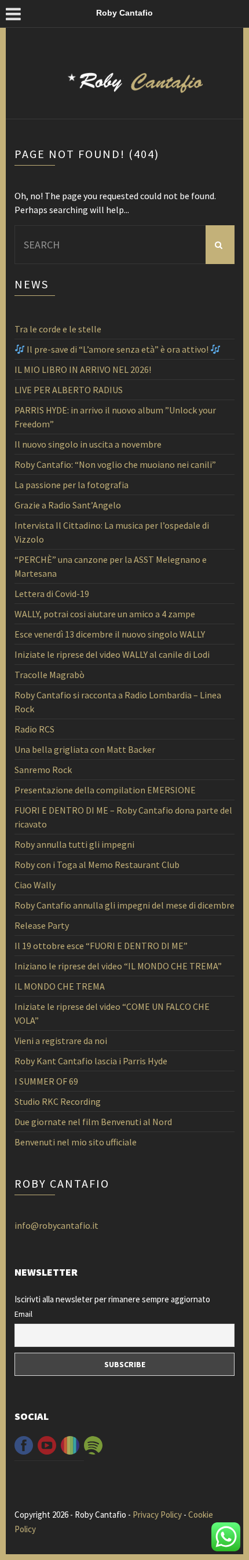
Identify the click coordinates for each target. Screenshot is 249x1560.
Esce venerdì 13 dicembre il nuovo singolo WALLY (109, 634)
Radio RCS (34, 729)
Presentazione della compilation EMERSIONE (105, 790)
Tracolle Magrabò (49, 674)
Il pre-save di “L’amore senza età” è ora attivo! (117, 349)
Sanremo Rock (43, 769)
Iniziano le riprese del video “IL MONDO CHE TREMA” (118, 966)
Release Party (41, 925)
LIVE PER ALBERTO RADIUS (68, 390)
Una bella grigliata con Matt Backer (84, 749)
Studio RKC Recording (57, 1101)
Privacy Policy (157, 1514)
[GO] (220, 244)
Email (23, 1314)
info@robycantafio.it (56, 1225)
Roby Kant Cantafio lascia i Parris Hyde (90, 1061)
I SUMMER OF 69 (46, 1081)
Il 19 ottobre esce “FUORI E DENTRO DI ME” (101, 945)
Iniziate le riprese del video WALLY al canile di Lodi (112, 654)
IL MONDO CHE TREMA (59, 986)
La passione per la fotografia (71, 484)
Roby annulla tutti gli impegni (74, 844)
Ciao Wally (35, 885)
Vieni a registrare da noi (60, 1040)
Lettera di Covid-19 (51, 593)
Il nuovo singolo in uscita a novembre (88, 444)
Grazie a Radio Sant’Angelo (67, 505)
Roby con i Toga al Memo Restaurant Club (97, 864)
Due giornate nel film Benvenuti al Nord (93, 1121)
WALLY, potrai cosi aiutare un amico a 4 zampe (104, 614)
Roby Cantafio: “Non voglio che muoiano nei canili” (115, 464)
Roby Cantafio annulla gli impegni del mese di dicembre (124, 905)
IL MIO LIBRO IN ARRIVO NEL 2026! (82, 369)
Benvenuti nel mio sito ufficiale (75, 1142)
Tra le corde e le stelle (57, 329)
